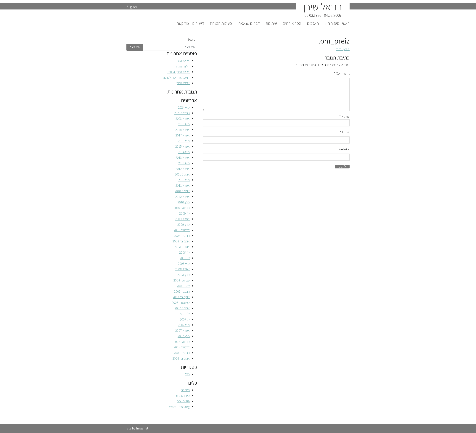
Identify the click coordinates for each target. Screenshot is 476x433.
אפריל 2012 (183, 169)
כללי (187, 374)
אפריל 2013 (183, 157)
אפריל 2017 (183, 135)
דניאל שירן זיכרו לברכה (176, 77)
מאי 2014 (184, 152)
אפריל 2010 (182, 196)
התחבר (185, 390)
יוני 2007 (185, 319)
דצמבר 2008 (182, 230)
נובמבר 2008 (182, 236)
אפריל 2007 (182, 330)
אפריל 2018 (182, 130)
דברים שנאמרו (249, 23)
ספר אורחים (292, 23)
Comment (342, 73)
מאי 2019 (184, 124)
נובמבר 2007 (182, 291)
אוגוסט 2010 (182, 191)
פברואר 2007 (182, 341)
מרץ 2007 (184, 336)
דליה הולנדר (182, 66)
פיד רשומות (183, 395)
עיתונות (271, 23)
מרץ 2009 (183, 224)
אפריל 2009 (182, 219)
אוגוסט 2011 (182, 174)
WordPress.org (179, 407)
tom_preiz (343, 49)
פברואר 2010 (182, 208)
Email (345, 132)
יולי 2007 (184, 314)
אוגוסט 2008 (182, 247)
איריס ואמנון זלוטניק (178, 72)
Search (192, 39)
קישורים (198, 23)
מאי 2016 (184, 141)
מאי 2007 (184, 325)
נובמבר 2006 (182, 353)
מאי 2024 (184, 107)
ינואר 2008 (183, 286)
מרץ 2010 (184, 202)
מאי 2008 (184, 263)
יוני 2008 (185, 258)
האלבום (313, 23)
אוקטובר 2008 (181, 241)
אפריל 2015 (182, 146)
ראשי (346, 23)
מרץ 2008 (183, 275)
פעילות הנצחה (221, 23)
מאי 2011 (184, 180)
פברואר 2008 (181, 280)
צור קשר (183, 23)
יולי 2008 (184, 252)
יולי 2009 (184, 213)
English (131, 6)
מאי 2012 (184, 163)
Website (344, 149)
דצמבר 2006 (182, 347)
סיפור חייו (332, 23)
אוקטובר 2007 (181, 297)
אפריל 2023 (183, 118)
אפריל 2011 (183, 185)
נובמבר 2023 (182, 113)
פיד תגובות (183, 401)
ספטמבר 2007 (181, 302)
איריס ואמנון (183, 61)
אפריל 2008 (182, 269)
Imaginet (142, 428)
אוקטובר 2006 (181, 358)
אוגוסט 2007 (182, 308)
